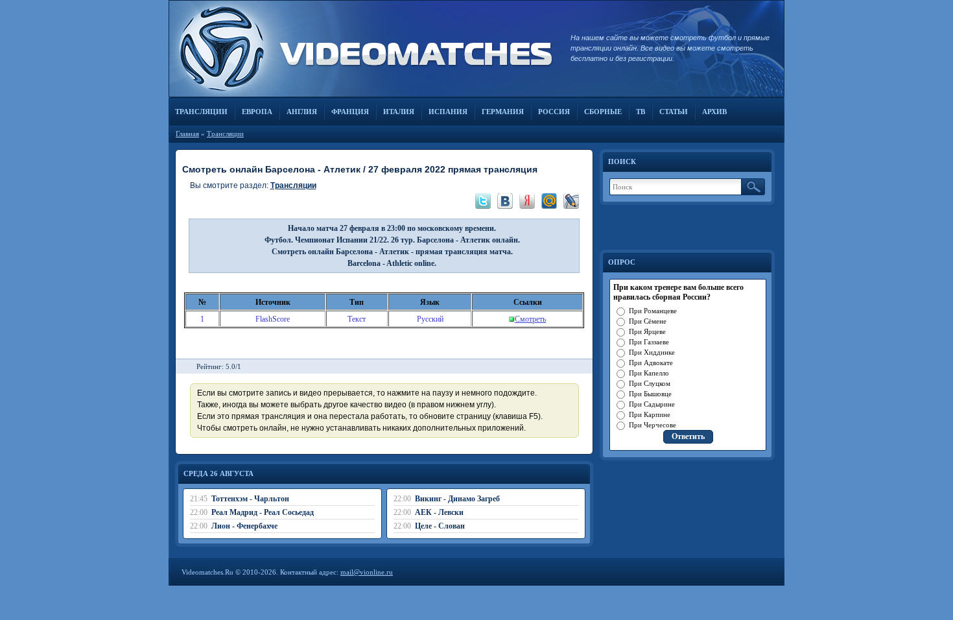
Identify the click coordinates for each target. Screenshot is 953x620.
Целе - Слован (440, 526)
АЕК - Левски (439, 512)
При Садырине (652, 404)
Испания (448, 111)
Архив (714, 111)
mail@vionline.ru (366, 572)
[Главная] (363, 48)
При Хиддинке (652, 352)
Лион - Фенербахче (244, 526)
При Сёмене (647, 321)
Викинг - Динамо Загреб (457, 498)
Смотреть (530, 319)
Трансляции (201, 111)
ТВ (640, 111)
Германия (503, 111)
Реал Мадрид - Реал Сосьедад (262, 512)
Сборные (603, 111)
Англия (302, 111)
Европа (257, 111)
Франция (350, 111)
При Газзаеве (649, 342)
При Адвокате (651, 362)
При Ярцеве (647, 331)
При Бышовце (650, 394)
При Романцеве (653, 311)
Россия (554, 111)
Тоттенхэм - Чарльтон (250, 498)
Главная (187, 133)
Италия (398, 111)
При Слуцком (649, 383)
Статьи (673, 111)
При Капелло (649, 373)
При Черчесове (652, 425)
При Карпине (649, 414)
